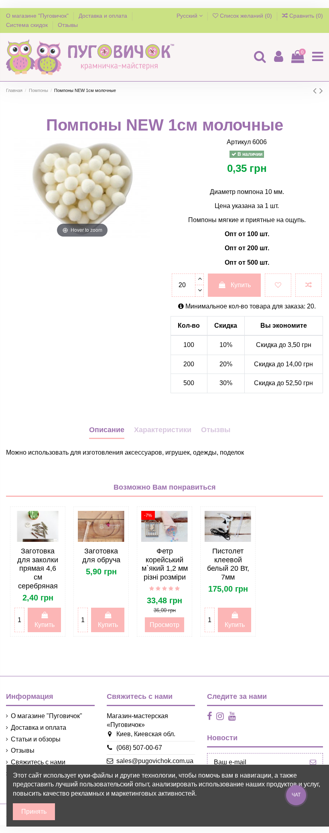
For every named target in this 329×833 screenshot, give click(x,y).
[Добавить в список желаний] (278, 285)
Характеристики (162, 430)
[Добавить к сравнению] (308, 285)
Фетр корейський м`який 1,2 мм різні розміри (165, 564)
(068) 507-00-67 (139, 747)
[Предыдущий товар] (316, 90)
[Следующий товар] (321, 90)
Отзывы (68, 25)
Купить (241, 285)
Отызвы (215, 430)
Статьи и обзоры (36, 739)
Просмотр (164, 624)
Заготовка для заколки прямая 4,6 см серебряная (37, 568)
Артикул (239, 142)
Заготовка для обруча (101, 555)
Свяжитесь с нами (38, 762)
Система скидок (27, 25)
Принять (34, 811)
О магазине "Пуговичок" (38, 15)
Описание (106, 430)
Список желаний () (246, 15)
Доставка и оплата (104, 15)
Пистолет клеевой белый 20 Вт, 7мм (228, 564)
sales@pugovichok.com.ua (154, 760)
